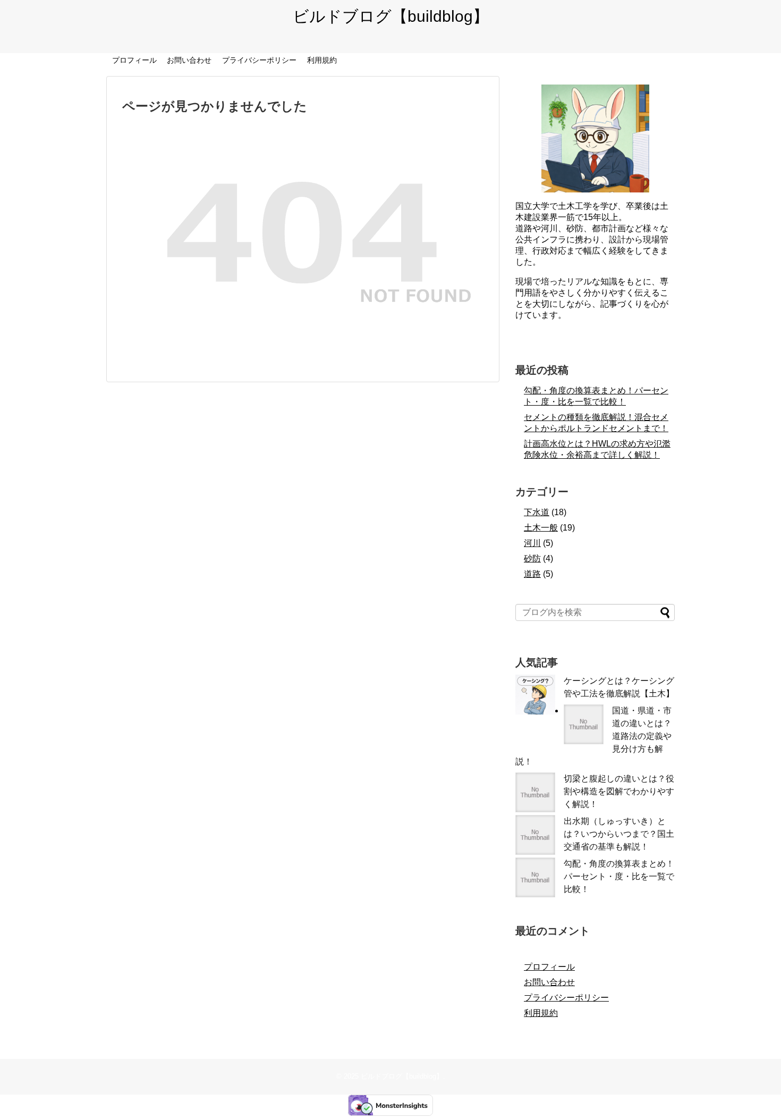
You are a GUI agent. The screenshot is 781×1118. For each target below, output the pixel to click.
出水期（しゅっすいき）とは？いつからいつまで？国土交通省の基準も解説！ (619, 834)
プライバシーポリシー (259, 60)
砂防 (532, 558)
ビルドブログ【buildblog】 (391, 16)
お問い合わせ (189, 60)
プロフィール (134, 60)
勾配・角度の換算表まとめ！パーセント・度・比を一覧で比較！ (619, 876)
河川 (532, 543)
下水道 (536, 512)
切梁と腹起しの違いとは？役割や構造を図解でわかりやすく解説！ (619, 791)
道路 (532, 573)
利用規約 (322, 60)
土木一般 (541, 527)
